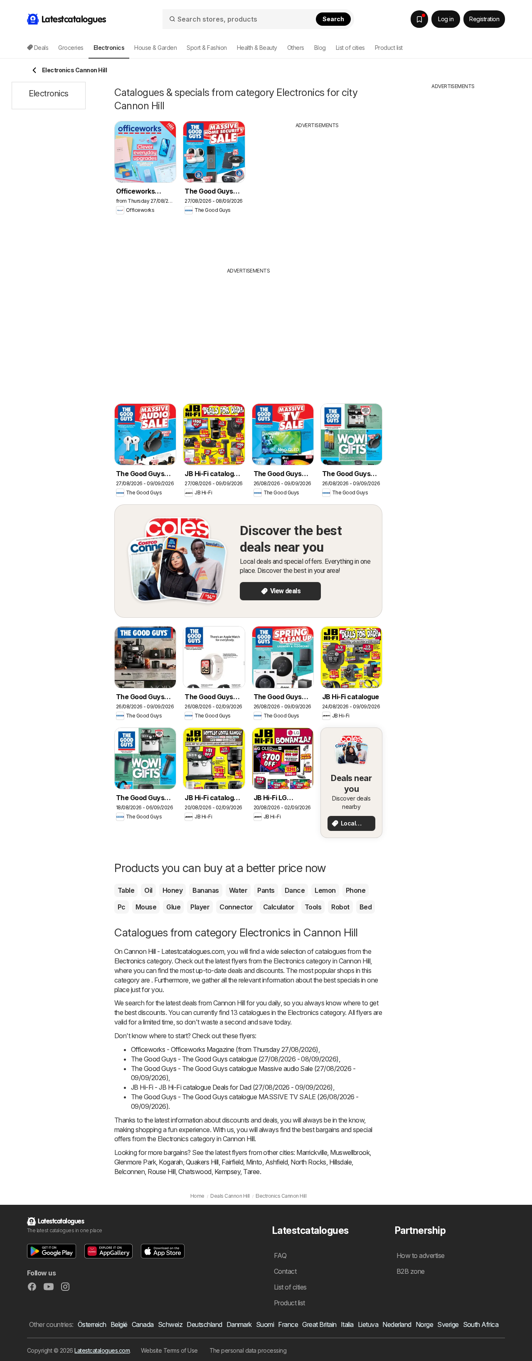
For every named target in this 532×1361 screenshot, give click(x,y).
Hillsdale (340, 1162)
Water (238, 890)
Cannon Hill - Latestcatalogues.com (174, 951)
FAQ (280, 1255)
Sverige (447, 1324)
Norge (424, 1324)
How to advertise (421, 1255)
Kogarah (170, 1162)
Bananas (205, 890)
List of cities (350, 47)
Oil (148, 890)
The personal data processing (248, 1350)
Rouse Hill (161, 1171)
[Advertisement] (317, 191)
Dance (295, 890)
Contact (285, 1271)
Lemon (325, 890)
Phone (355, 890)
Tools (313, 907)
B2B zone (411, 1271)
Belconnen (129, 1171)
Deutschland (204, 1324)
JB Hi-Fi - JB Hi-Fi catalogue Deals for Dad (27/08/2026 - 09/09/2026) (232, 1087)
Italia (347, 1324)
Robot (340, 907)
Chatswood (194, 1171)
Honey (172, 890)
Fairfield (232, 1162)
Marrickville (311, 1152)
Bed (366, 907)
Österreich (92, 1324)
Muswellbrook (349, 1152)
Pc (122, 907)
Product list (389, 47)
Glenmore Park (135, 1162)
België (119, 1324)
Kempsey (227, 1171)
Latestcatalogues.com (102, 1350)
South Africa (481, 1324)
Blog (320, 47)
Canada (143, 1324)
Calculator (279, 907)
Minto (254, 1162)
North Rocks (308, 1162)
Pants (265, 890)
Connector (236, 907)
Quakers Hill (202, 1162)
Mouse (145, 907)
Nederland (396, 1324)
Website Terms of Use (169, 1350)
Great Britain (319, 1324)
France (288, 1324)
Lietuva (368, 1324)
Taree (251, 1171)
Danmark (239, 1324)
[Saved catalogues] (419, 19)
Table (126, 890)
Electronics (129, 961)
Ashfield (276, 1162)
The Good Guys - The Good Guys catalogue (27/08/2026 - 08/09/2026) (235, 1059)
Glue (173, 907)
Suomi (265, 1324)
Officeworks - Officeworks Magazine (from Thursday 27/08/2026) (224, 1049)
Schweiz (170, 1324)
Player (199, 907)
